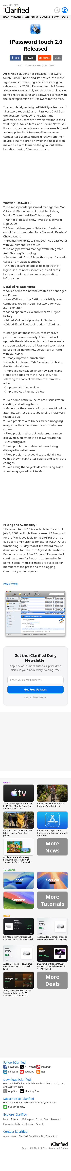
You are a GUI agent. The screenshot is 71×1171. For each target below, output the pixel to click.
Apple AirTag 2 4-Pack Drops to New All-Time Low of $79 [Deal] (52, 938)
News (6, 1119)
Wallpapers (28, 1119)
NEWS (6, 17)
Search (40, 1124)
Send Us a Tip (36, 1136)
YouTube (29, 1071)
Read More (10, 583)
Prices (39, 1119)
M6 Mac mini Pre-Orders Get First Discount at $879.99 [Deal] (18, 938)
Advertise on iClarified (15, 1136)
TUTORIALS (17, 17)
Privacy (64, 1148)
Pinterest (46, 1066)
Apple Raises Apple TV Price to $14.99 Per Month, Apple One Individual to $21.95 (18, 806)
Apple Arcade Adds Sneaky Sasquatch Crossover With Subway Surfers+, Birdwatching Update (18, 861)
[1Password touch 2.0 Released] (35, 614)
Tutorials (15, 1119)
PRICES (55, 17)
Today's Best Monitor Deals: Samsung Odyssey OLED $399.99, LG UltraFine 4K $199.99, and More (17, 994)
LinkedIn (13, 1071)
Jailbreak (20, 1124)
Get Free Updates (35, 689)
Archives (30, 1124)
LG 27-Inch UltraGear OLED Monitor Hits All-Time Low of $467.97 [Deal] (51, 966)
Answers (55, 1119)
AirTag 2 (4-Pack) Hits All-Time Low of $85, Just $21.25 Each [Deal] (17, 966)
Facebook (13, 1066)
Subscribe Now (16, 1106)
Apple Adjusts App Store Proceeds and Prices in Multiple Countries (52, 833)
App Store (13, 1091)
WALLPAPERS (31, 17)
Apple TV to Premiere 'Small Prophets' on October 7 (50, 804)
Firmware (8, 1124)
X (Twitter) (30, 1066)
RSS (43, 1071)
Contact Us (51, 1136)
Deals (46, 1119)
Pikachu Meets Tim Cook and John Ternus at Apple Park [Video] (17, 833)
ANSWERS (45, 17)
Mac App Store (33, 1091)
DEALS (64, 17)
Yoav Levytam (49, 65)
